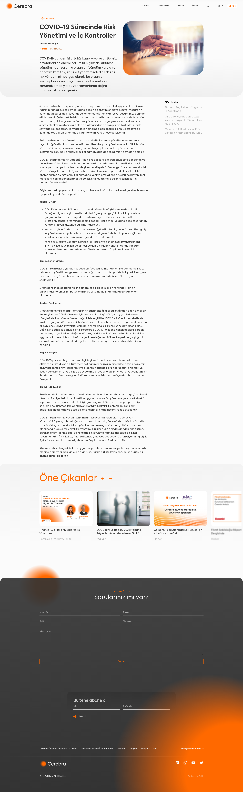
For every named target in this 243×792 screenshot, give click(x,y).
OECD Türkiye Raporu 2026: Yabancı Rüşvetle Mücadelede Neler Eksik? (184, 120)
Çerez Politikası (46, 776)
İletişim (195, 6)
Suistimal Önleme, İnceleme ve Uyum (58, 749)
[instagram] (185, 763)
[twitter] (201, 763)
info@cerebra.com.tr (192, 749)
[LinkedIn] (177, 763)
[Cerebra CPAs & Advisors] (19, 6)
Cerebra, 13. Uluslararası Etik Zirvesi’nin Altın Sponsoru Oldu (178, 532)
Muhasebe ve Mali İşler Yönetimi (97, 749)
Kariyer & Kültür (149, 749)
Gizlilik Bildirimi (60, 776)
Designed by (196, 776)
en (222, 6)
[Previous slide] (102, 478)
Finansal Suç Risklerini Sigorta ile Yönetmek (59, 532)
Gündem (180, 6)
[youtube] (193, 763)
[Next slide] (110, 478)
